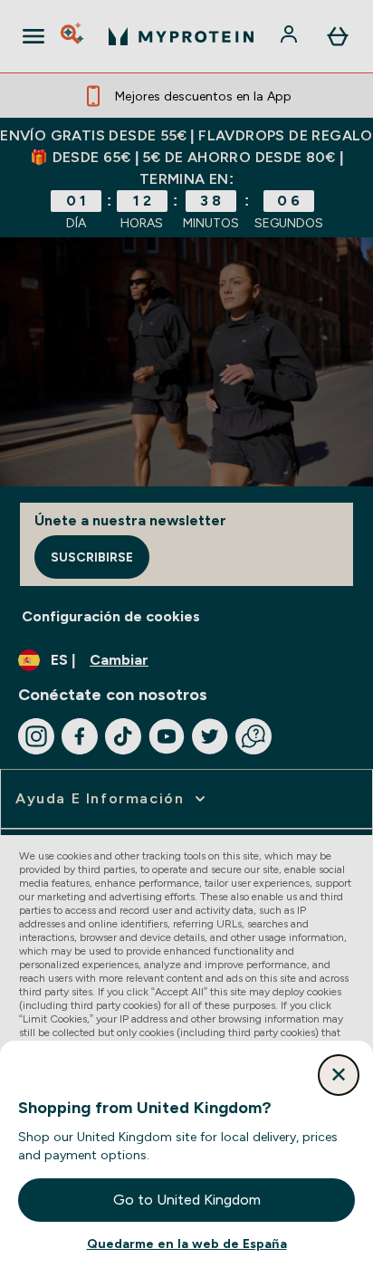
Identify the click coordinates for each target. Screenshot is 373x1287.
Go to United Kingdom (187, 1199)
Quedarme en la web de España (187, 1243)
